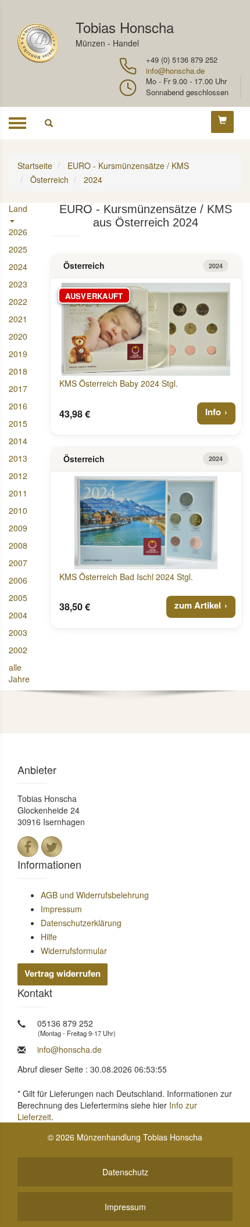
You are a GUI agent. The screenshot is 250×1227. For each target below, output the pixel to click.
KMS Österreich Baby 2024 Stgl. (118, 383)
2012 (18, 475)
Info (213, 411)
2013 (18, 458)
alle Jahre (19, 673)
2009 (18, 528)
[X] (51, 846)
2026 (18, 232)
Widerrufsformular (74, 950)
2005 (18, 597)
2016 (18, 406)
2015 (18, 423)
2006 (18, 580)
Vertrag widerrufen (62, 973)
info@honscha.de (175, 70)
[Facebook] (27, 846)
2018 (18, 371)
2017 (18, 388)
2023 (18, 284)
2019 (18, 353)
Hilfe (49, 936)
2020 (18, 336)
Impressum (61, 909)
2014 (18, 441)
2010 (18, 510)
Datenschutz (125, 1172)
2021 (18, 319)
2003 (18, 632)
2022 (18, 301)
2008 (18, 545)
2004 (18, 615)
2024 (18, 266)
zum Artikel (197, 605)
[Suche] (49, 123)
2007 (18, 562)
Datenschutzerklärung (81, 923)
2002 (18, 650)
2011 (18, 493)
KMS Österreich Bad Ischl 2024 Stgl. (126, 576)
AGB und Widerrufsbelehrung (95, 895)
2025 (18, 249)
